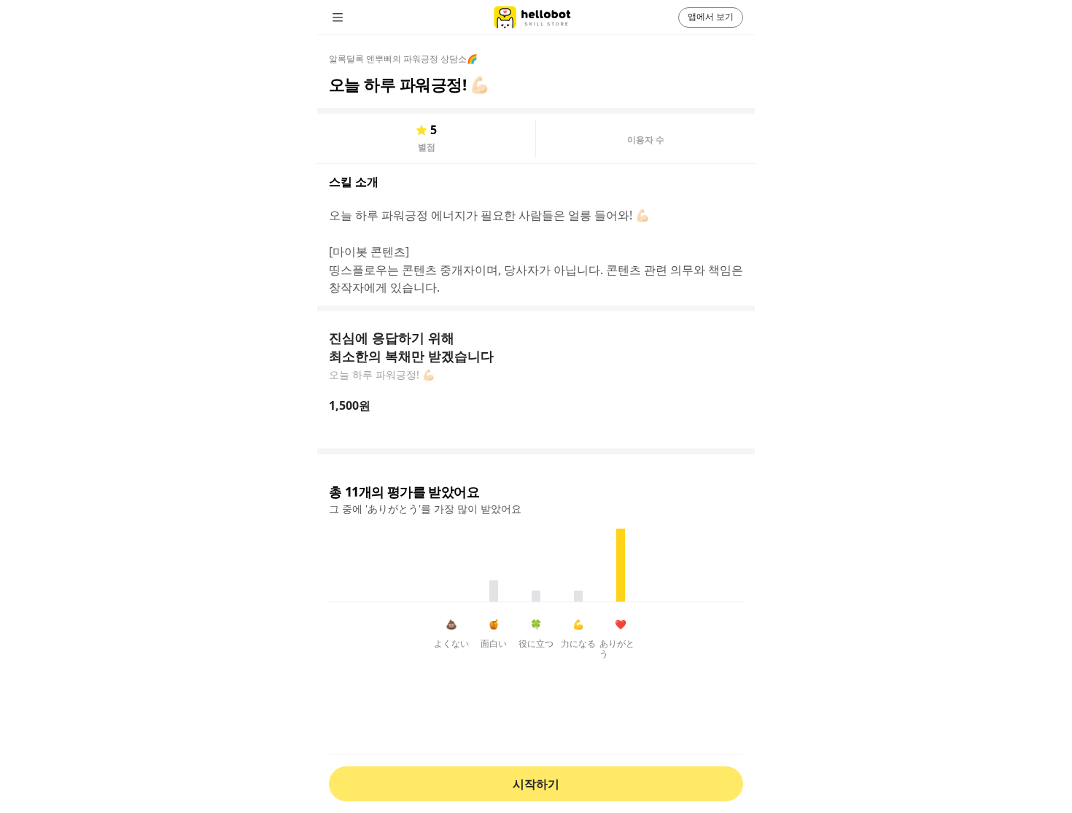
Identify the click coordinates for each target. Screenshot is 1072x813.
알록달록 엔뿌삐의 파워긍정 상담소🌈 (403, 58)
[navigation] (358, 17)
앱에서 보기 (711, 16)
